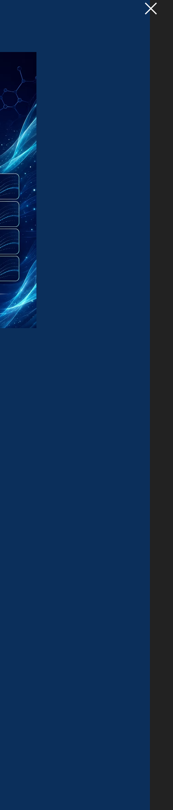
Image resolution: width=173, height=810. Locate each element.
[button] (151, 8)
